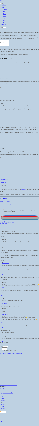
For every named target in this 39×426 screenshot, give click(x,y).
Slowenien (4, 18)
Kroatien (4, 15)
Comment (1, 349)
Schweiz (4, 17)
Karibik (4, 22)
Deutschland (4, 13)
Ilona (1, 247)
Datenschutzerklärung (4, 9)
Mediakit (3, 7)
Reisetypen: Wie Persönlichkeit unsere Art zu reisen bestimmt (7, 393)
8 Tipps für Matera (3, 405)
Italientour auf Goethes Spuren (24, 189)
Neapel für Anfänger (3, 403)
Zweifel (13, 222)
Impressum (3, 8)
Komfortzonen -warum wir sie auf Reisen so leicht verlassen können (6, 204)
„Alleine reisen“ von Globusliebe (3, 182)
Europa (2, 396)
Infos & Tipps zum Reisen (3, 401)
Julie (1, 313)
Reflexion (8, 222)
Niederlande (4, 16)
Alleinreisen (2, 222)
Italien (4, 11)
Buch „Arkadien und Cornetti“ (5, 6)
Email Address (1, 346)
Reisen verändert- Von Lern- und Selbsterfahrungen (5, 201)
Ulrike (1, 288)
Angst (4, 222)
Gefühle (5, 222)
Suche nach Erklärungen (2, 43)
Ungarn (4, 20)
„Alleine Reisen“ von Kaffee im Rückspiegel (4, 179)
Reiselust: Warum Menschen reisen (3, 198)
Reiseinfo (3, 26)
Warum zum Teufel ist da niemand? (3, 42)
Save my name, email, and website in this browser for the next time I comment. (8, 350)
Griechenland (4, 14)
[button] (1, 217)
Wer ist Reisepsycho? (4, 5)
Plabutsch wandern (3, 404)
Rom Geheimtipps (3, 408)
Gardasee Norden (3, 406)
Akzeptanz (2, 44)
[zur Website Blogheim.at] (3, 412)
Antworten (2, 238)
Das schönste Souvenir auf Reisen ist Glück (4, 223)
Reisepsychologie (3, 24)
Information (2, 25)
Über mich (2, 4)
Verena (2, 302)
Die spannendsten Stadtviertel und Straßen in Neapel (6, 392)
